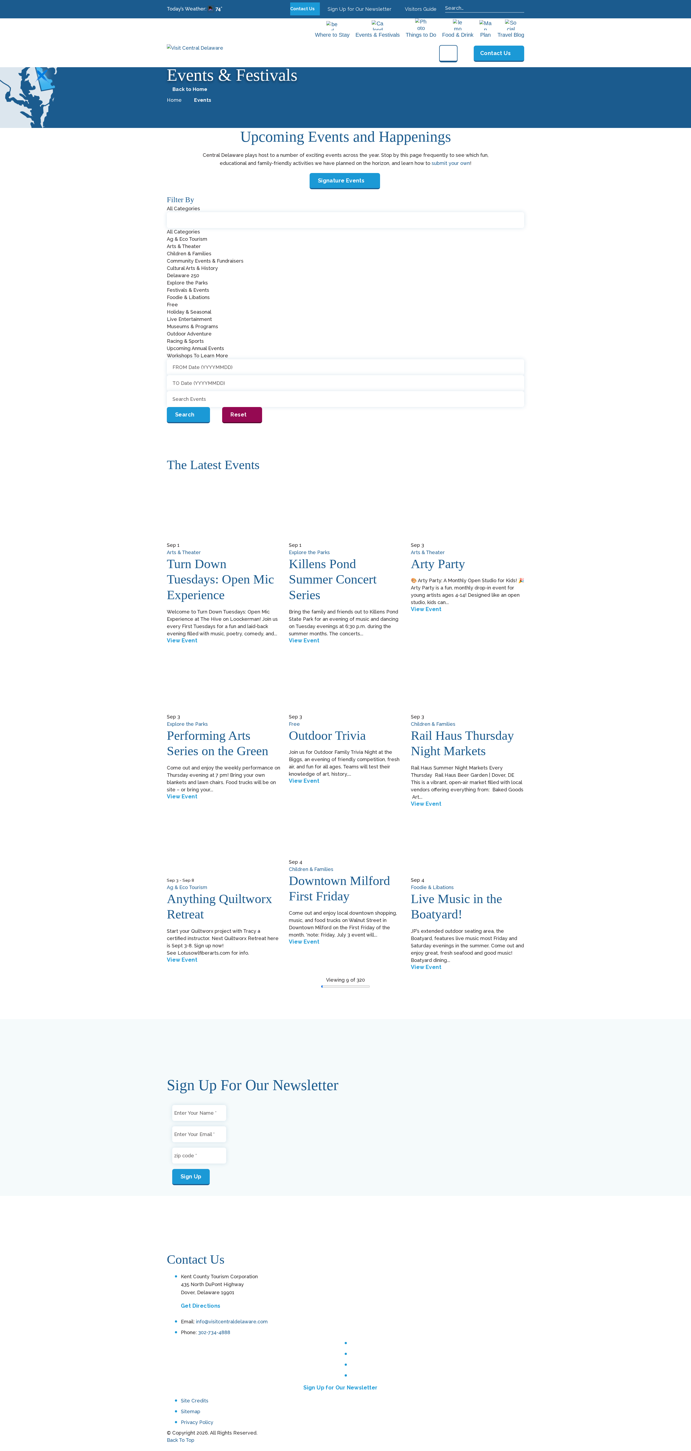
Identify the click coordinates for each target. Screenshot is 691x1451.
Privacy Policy (197, 1422)
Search (184, 414)
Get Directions (201, 1306)
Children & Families (433, 724)
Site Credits (194, 1400)
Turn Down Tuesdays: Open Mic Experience (220, 579)
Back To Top (180, 1440)
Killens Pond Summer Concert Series (333, 579)
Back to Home (189, 89)
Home (174, 100)
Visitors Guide (420, 9)
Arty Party (438, 564)
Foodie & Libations (432, 887)
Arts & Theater (184, 552)
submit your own (451, 163)
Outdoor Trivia (327, 735)
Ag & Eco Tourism (187, 887)
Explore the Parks (309, 552)
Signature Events (341, 180)
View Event (182, 640)
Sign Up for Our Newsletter (358, 9)
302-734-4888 (214, 1332)
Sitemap (190, 1411)
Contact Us (303, 8)
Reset (238, 414)
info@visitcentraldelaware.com (232, 1321)
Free (294, 724)
